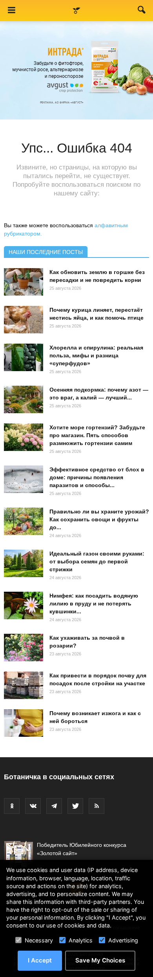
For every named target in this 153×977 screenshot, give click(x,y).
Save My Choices (100, 960)
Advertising (123, 940)
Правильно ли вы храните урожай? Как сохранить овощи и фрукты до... (99, 519)
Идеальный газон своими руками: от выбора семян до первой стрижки (96, 561)
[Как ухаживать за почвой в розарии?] (23, 647)
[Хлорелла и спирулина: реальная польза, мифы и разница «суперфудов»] (23, 357)
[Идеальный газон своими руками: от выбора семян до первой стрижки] (23, 563)
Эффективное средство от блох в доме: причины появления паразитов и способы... (96, 477)
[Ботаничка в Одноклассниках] (12, 806)
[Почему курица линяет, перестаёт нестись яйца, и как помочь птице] (23, 319)
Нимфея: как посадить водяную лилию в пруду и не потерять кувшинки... (93, 603)
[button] (142, 11)
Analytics (81, 940)
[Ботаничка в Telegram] (54, 806)
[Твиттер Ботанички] (75, 806)
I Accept (40, 960)
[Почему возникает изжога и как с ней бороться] (23, 723)
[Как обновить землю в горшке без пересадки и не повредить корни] (23, 282)
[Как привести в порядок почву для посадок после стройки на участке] (23, 685)
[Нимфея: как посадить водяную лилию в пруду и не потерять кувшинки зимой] (23, 605)
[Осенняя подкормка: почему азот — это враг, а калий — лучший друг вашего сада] (23, 399)
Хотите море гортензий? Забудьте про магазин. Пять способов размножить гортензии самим (97, 435)
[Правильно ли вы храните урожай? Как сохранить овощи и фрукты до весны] (23, 521)
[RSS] (96, 806)
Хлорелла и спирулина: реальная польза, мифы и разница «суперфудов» (96, 355)
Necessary (39, 940)
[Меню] (11, 10)
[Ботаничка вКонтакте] (33, 806)
